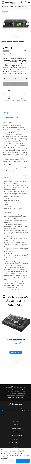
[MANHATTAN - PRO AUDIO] (8, 2)
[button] (17, 2)
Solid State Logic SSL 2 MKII (16, 339)
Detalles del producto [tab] (11, 117)
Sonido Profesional (15, 431)
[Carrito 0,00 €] (25, 2)
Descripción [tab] (7, 113)
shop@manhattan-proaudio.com (11, 410)
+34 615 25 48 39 (25, 410)
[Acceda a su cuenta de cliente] (21, 2)
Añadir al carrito (15, 84)
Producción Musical (16, 428)
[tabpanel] (15, 24)
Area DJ (16, 424)
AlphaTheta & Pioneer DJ (15, 442)
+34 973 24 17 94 (26, 408)
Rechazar (8, 461)
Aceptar (22, 461)
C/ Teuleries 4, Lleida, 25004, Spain (11, 408)
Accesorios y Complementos (15, 435)
